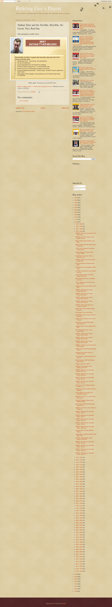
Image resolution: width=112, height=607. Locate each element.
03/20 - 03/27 (79, 544)
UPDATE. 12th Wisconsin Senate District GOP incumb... (83, 338)
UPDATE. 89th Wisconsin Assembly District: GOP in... (84, 412)
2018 (75, 217)
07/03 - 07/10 (79, 508)
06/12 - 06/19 (79, 515)
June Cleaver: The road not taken (83, 312)
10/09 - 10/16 (79, 474)
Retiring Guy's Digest (38, 8)
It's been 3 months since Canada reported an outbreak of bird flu (88, 69)
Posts (76, 186)
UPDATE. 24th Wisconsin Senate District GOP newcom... (83, 298)
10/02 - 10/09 (79, 476)
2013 (75, 579)
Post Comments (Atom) (29, 111)
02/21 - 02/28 (79, 554)
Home (43, 108)
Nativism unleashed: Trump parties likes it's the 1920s (87, 130)
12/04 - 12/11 (79, 231)
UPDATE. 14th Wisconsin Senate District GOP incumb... (83, 334)
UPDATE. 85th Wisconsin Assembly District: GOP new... (84, 427)
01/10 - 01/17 (79, 568)
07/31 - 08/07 (79, 498)
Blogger (64, 603)
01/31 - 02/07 (79, 561)
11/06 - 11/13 (79, 464)
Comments (77, 189)
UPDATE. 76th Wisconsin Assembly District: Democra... (84, 453)
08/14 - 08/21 (79, 493)
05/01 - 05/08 (79, 530)
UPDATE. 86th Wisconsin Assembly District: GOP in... (84, 423)
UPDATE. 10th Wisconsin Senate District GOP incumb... (83, 342)
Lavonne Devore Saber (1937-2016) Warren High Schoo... (84, 275)
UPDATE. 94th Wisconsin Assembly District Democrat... (84, 374)
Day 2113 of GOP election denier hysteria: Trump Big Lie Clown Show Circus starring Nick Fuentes (87, 55)
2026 (75, 197)
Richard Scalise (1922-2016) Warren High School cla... (84, 323)
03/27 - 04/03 (79, 542)
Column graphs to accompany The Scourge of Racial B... (84, 393)
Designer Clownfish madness (82, 364)
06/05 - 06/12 (79, 518)
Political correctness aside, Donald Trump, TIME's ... (84, 252)
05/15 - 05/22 (79, 525)
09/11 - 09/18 (79, 484)
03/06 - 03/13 (79, 549)
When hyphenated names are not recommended (83, 330)
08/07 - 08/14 (79, 496)
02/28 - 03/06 (79, 551)
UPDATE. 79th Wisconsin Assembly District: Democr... (84, 446)
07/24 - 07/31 (79, 501)
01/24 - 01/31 (79, 564)
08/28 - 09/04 (79, 489)
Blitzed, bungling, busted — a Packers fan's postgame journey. (35, 86)
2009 (75, 588)
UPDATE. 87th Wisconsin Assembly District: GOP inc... (84, 419)
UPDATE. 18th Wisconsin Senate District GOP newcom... (83, 301)
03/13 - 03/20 (79, 547)
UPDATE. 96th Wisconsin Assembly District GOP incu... (84, 370)
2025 (75, 200)
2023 (75, 205)
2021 (75, 210)
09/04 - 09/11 (79, 486)
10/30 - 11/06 (79, 467)
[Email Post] (39, 92)
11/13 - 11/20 (79, 462)
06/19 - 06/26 (79, 513)
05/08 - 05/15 (79, 527)
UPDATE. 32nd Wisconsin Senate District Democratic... (84, 290)
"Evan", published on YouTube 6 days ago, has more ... (85, 283)
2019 (75, 214)
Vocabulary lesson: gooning (87, 80)
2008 (75, 591)
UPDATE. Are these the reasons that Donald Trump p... (84, 237)
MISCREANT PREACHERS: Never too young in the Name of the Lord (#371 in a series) (88, 142)
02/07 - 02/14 (79, 559)
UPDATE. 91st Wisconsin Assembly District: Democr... (84, 382)
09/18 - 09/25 (79, 481)
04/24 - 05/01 (79, 532)
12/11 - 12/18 (79, 229)
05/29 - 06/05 (79, 520)
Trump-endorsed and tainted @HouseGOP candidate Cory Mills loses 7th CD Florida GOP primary (88, 26)
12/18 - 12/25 (79, 226)
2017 (75, 219)
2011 (75, 584)
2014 (75, 576)
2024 (75, 202)
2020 (75, 212)
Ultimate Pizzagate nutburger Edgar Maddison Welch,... (84, 401)
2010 (75, 586)
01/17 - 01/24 (79, 566)
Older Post (65, 108)
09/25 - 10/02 (79, 479)
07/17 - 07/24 (79, 503)
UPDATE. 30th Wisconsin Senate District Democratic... (83, 294)
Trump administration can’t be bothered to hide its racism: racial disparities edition (87, 106)
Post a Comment (24, 100)
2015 (75, 574)
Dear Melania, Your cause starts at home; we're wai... (84, 256)
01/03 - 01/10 (79, 571)
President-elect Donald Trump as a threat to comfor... (84, 353)
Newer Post (20, 108)
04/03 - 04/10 (79, 539)
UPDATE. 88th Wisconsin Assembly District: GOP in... (84, 416)
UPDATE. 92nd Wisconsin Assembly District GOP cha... (84, 378)
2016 (75, 222)
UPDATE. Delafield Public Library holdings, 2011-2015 (83, 438)
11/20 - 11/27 (79, 459)
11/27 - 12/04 (79, 457)
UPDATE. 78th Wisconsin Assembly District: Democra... (84, 450)
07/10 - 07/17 (79, 505)
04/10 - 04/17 (79, 537)
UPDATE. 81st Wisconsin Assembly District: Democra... (84, 442)
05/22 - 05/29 (79, 522)
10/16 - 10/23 (79, 472)
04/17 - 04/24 (79, 535)
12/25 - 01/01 (79, 224)
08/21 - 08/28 (79, 491)
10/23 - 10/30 (79, 469)
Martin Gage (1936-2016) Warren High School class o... (84, 404)
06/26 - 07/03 (79, 510)
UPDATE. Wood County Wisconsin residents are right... (84, 305)
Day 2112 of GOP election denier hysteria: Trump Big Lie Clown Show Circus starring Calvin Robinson (87, 119)
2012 (75, 581)
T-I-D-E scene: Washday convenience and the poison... (85, 249)
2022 (75, 207)
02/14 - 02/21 (79, 556)
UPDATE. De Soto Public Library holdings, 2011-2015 (83, 367)
